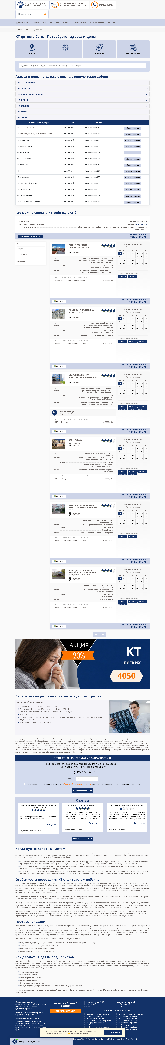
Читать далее (50, 825)
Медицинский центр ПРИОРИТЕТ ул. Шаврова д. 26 (83, 376)
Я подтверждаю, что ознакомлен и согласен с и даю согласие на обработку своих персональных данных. (82, 784)
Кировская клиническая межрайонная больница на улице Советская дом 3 (82, 572)
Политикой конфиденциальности (77, 784)
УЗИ (57, 23)
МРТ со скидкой (123, 1004)
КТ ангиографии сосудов (58, 863)
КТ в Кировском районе (94, 1018)
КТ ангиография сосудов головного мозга (34, 134)
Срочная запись (106, 5)
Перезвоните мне (65, 1011)
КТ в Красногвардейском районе (97, 1020)
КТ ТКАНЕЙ (23, 100)
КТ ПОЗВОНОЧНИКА (26, 82)
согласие (66, 1033)
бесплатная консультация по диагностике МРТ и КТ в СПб (73, 5)
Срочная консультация (30, 236)
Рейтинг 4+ (23, 254)
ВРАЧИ (36, 23)
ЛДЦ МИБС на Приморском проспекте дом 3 (81, 311)
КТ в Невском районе (93, 1025)
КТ (51, 23)
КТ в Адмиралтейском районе (96, 1014)
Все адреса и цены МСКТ (94, 1002)
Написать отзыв (82, 838)
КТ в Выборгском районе (94, 1016)
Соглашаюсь (113, 1032)
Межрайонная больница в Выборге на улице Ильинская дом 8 (83, 507)
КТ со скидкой (90, 1004)
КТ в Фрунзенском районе (127, 1029)
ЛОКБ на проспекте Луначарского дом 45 (79, 246)
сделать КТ (68, 745)
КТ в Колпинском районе (126, 1018)
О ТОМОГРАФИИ (96, 23)
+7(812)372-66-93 (137, 237)
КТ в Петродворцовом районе (96, 1027)
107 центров (141, 224)
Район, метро (22, 244)
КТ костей (22, 112)
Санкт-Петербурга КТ (46, 739)
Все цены (100, 634)
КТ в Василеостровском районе (129, 1014)
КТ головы (22, 117)
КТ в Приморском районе (126, 1027)
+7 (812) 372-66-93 (137, 302)
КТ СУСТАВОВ (24, 88)
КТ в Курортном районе (94, 1023)
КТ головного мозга (25, 128)
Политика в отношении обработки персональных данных (29, 1014)
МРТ (44, 23)
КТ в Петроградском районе (128, 1025)
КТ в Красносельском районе (128, 1020)
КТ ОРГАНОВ (23, 106)
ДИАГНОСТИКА (22, 23)
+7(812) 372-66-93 (137, 562)
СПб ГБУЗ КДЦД (75, 440)
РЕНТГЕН (66, 23)
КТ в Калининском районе (127, 1016)
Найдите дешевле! (132, 128)
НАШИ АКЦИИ (80, 23)
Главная (18, 30)
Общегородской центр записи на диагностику (35, 5)
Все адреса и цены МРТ (126, 1002)
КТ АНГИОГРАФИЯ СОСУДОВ (30, 94)
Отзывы (120, 1006)
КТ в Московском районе (126, 1023)
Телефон (71, 779)
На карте (112, 23)
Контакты (88, 1006)
